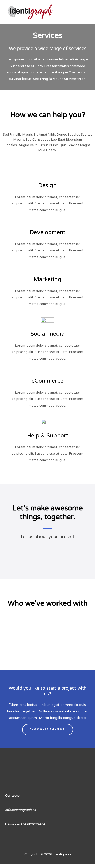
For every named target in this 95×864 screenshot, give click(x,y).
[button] (7, 640)
